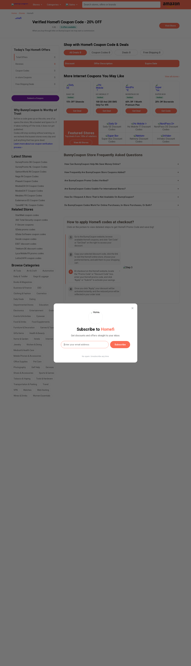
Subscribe (120, 344)
